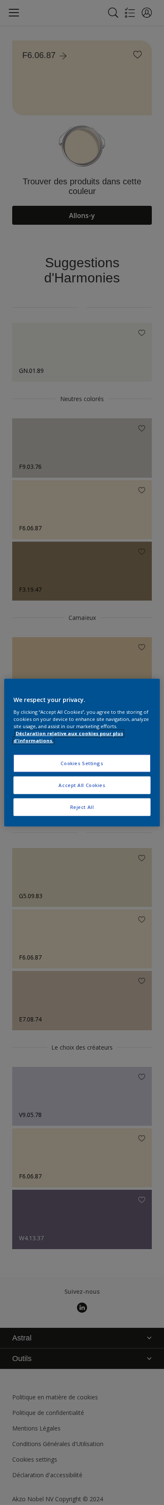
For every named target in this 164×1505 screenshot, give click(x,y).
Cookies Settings (82, 763)
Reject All (82, 806)
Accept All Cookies (81, 785)
